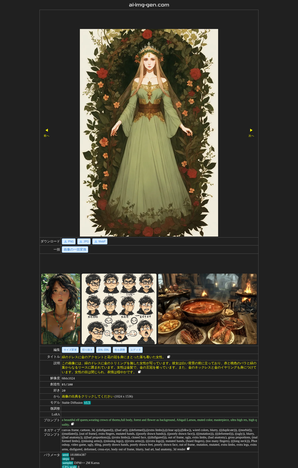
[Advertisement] (142, 20)
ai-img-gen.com (149, 5)
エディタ (135, 349)
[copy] (169, 357)
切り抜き (87, 349)
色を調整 (120, 349)
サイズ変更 (70, 349)
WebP (102, 241)
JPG (86, 241)
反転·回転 (103, 349)
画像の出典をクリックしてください (88, 396)
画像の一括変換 (75, 249)
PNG (71, 241)
